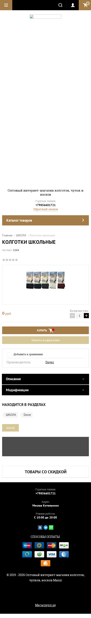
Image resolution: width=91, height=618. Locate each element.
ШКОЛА (21, 235)
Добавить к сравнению (28, 354)
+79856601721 (46, 205)
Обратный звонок (45, 209)
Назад (10, 427)
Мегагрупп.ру (45, 605)
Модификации (17, 390)
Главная (7, 235)
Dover (50, 362)
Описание (13, 379)
